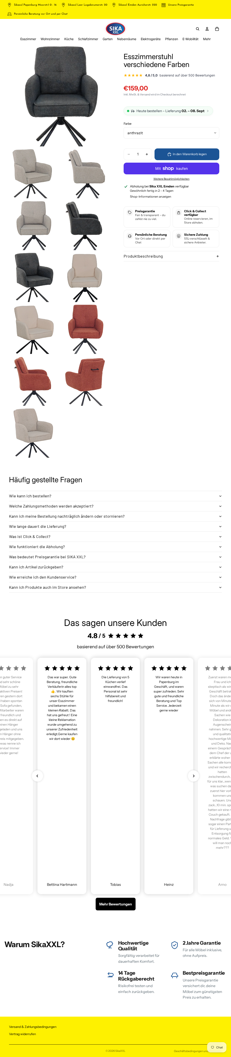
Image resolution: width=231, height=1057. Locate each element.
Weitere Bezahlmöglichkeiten (171, 178)
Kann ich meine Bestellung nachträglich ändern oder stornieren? (67, 516)
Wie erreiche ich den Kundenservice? (42, 577)
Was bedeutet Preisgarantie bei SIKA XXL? (47, 556)
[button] (37, 776)
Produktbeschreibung (143, 256)
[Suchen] (198, 29)
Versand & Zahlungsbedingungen (32, 1027)
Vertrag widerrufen (22, 1034)
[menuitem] (207, 39)
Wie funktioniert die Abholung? (37, 546)
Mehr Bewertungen (115, 904)
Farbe (128, 124)
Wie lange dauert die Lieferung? (37, 526)
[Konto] (207, 29)
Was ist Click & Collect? (29, 536)
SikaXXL (120, 1050)
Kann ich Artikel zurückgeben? (36, 566)
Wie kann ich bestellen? (30, 495)
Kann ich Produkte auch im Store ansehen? (47, 587)
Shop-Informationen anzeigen (150, 196)
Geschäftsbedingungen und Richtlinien (198, 1051)
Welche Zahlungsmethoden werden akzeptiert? (51, 505)
